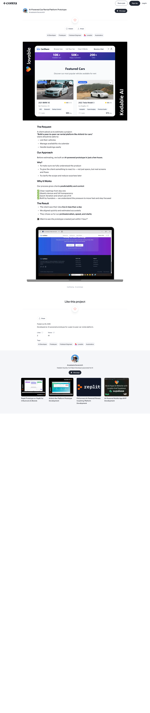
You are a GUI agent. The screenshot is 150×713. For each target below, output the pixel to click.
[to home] (10, 3)
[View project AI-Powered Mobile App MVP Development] (116, 387)
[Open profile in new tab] (25, 11)
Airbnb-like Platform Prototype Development (60, 399)
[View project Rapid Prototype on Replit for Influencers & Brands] (33, 387)
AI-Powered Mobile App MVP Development (115, 399)
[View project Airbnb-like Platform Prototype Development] (61, 387)
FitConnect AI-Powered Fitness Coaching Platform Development (88, 400)
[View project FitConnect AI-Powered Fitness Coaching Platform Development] (89, 387)
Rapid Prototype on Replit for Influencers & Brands (32, 399)
